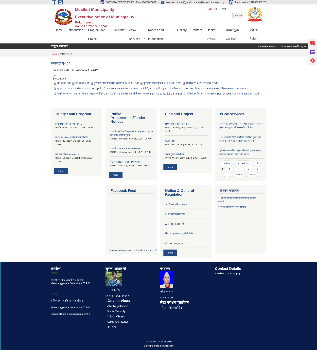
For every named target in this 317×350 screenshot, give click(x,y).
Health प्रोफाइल (211, 34)
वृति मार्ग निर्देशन (254, 34)
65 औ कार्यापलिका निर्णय (175, 214)
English (212, 9)
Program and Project (96, 34)
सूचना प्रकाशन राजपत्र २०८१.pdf (243, 93)
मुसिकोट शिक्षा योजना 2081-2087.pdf (162, 83)
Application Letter (117, 321)
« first (227, 163)
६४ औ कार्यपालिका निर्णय (175, 223)
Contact (197, 30)
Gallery (182, 30)
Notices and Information (156, 34)
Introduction (75, 30)
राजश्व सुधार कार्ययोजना (232, 34)
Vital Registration (117, 306)
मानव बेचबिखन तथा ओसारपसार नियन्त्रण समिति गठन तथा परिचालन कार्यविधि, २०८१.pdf (207, 88)
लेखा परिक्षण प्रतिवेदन (173, 308)
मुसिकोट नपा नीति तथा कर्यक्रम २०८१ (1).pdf (116, 83)
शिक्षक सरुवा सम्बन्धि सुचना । (291, 46)
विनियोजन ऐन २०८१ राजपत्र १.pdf (204, 93)
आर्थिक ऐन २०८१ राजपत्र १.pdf (201, 83)
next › (239, 174)
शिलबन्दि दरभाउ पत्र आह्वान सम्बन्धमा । (126, 148)
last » (253, 174)
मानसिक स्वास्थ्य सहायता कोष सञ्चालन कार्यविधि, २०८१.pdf (86, 93)
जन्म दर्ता (111, 326)
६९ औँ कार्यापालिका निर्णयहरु (176, 204)
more (61, 171)
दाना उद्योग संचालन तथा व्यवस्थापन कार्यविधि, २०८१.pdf (133, 88)
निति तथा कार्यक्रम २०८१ (175, 243)
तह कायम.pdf (63, 83)
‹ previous (243, 163)
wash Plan (170, 140)
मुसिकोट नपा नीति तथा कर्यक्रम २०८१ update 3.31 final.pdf (151, 93)
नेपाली (224, 9)
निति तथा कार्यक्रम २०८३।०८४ (68, 123)
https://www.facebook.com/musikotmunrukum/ (133, 250)
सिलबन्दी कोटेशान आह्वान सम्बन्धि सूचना (126, 161)
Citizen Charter (116, 316)
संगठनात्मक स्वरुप (262, 46)
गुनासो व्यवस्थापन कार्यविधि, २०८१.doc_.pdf (79, 88)
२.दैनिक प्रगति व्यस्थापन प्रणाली (232, 207)
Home (59, 30)
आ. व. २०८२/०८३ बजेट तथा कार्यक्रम (71, 137)
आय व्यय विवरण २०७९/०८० (67, 154)
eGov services (134, 34)
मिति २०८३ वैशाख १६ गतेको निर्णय (179, 233)
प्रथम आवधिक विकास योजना (177, 123)
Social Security (116, 311)
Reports (119, 30)
